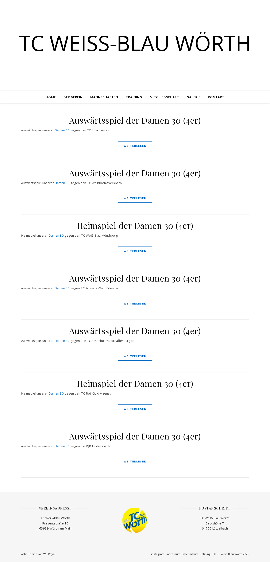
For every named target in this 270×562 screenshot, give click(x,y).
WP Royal (49, 554)
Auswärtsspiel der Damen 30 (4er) (135, 120)
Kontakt (216, 97)
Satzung (205, 554)
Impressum (173, 554)
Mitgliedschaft (164, 97)
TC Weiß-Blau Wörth (135, 42)
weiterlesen (135, 146)
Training (134, 97)
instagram (157, 554)
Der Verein (73, 97)
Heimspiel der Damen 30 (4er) (135, 225)
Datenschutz (190, 554)
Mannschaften (104, 97)
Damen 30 (62, 130)
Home (51, 97)
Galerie (193, 97)
